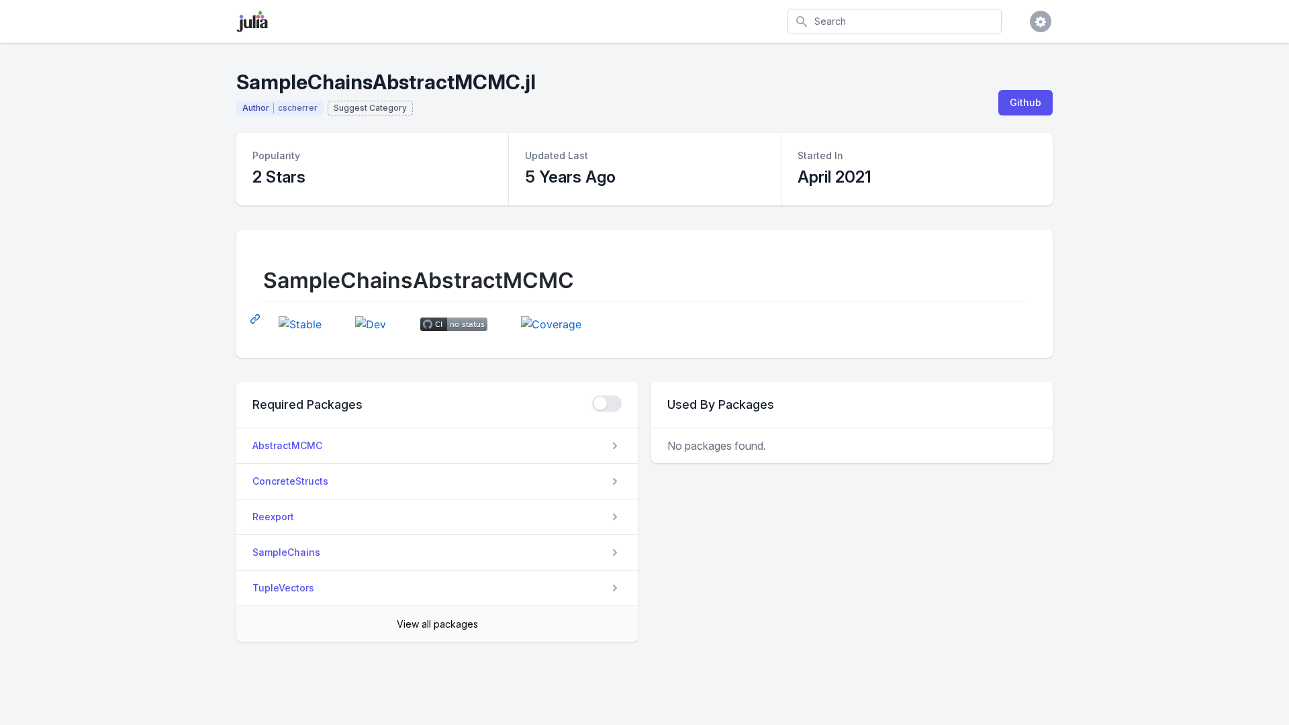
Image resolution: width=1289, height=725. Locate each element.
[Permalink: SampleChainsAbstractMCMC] (256, 318)
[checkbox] (607, 403)
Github (1025, 102)
